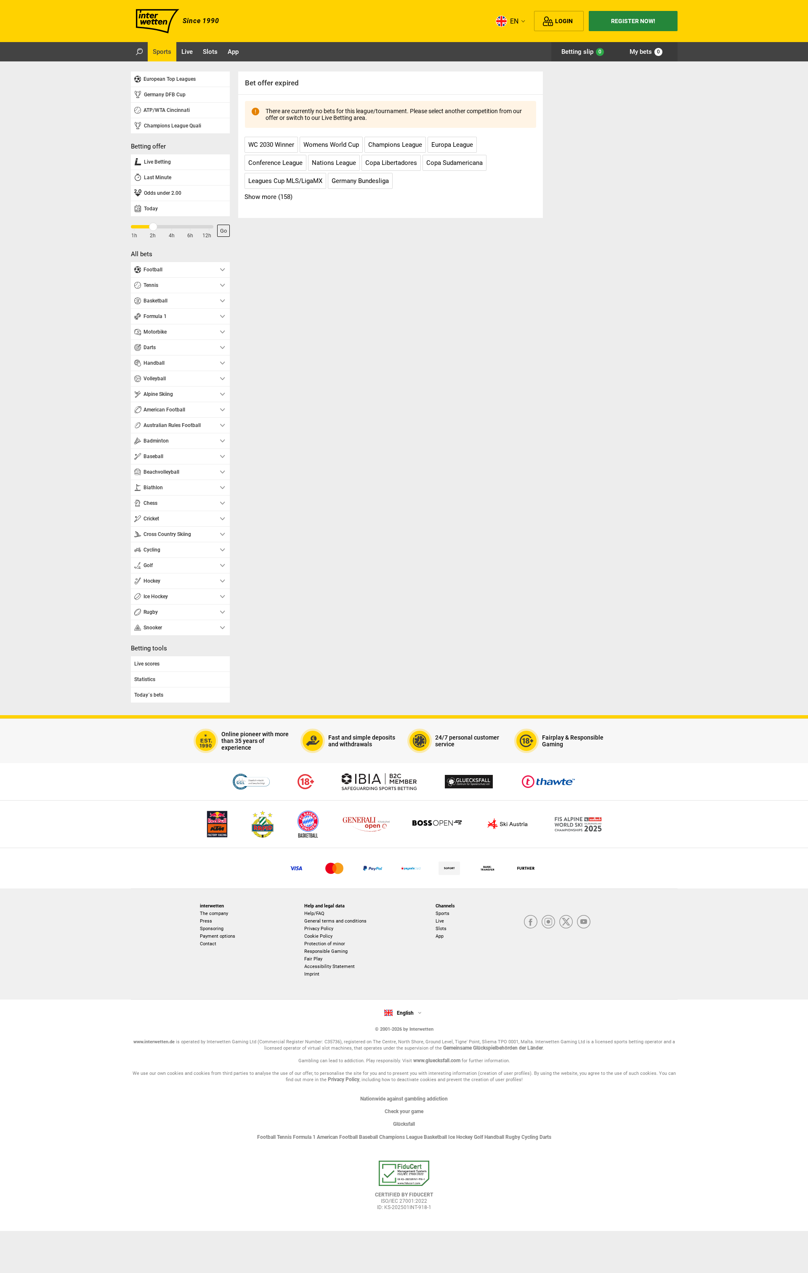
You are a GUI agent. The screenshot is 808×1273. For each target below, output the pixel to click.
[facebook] (530, 922)
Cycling (530, 1137)
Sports (442, 913)
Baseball (369, 1137)
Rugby (513, 1137)
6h (190, 236)
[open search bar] (139, 51)
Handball (494, 1137)
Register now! (633, 21)
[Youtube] (583, 922)
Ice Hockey (461, 1137)
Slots (441, 928)
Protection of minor (324, 944)
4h (172, 236)
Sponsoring (211, 928)
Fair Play (313, 959)
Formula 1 (305, 1137)
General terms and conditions (335, 921)
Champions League (401, 1137)
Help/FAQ (314, 913)
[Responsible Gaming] (306, 781)
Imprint (311, 974)
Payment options (217, 936)
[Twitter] (566, 922)
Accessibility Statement (329, 966)
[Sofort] (449, 868)
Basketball (436, 1137)
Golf (479, 1137)
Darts (545, 1137)
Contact (208, 944)
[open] (404, 1188)
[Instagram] (548, 922)
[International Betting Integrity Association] (379, 781)
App (440, 936)
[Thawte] (548, 781)
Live (440, 921)
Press (206, 921)
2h (153, 236)
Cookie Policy (318, 936)
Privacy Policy (318, 928)
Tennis (285, 1137)
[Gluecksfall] (469, 781)
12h (206, 236)
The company (214, 913)
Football (267, 1137)
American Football (338, 1137)
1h (134, 236)
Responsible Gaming (326, 951)
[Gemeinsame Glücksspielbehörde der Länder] (251, 781)
